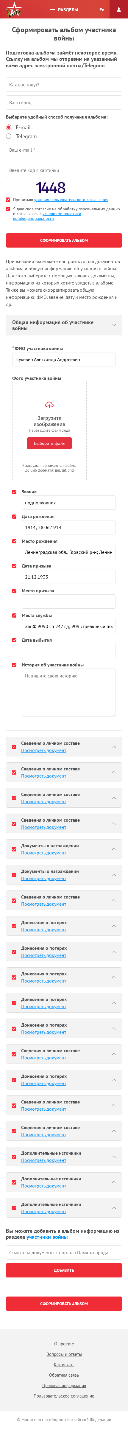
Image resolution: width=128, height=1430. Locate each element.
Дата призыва (36, 566)
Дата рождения (38, 516)
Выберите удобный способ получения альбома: (56, 117)
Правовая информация (64, 1385)
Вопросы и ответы (64, 1354)
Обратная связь (64, 1375)
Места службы (37, 615)
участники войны (47, 1236)
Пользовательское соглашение (64, 1396)
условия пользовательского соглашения (71, 199)
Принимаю (60, 199)
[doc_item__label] (14, 746)
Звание (29, 492)
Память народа (14, 9)
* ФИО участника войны (37, 348)
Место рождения (39, 541)
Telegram (26, 136)
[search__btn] (64, 1270)
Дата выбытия (37, 640)
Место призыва (38, 590)
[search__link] (64, 1252)
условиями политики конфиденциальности (47, 216)
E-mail (23, 127)
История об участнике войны (53, 665)
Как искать (64, 1364)
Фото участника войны (36, 378)
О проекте (64, 1344)
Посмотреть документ (43, 750)
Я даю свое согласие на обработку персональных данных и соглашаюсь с (66, 213)
